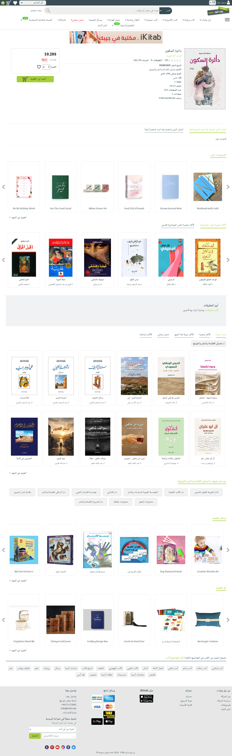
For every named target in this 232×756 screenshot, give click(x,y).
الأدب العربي (132, 668)
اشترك (35, 736)
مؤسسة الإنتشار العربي (86, 492)
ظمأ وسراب (24, 398)
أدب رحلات (202, 668)
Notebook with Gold (207, 209)
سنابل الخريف (97, 398)
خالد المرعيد (170, 403)
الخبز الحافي (24, 280)
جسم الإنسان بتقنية (97, 572)
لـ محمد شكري (24, 284)
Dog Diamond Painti (171, 572)
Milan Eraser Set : (97, 209)
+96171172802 (68, 705)
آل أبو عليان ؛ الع (207, 459)
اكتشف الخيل (61, 572)
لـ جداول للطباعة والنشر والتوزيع (208, 344)
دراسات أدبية (71, 668)
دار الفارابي (112, 492)
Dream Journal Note (171, 209)
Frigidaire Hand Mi (24, 642)
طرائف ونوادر (24, 668)
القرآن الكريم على (134, 572)
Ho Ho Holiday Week (24, 209)
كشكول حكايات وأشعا (171, 459)
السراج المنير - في (134, 398)
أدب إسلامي (217, 668)
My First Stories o (24, 572)
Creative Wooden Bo (208, 572)
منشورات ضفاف (120, 502)
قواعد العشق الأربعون (208, 280)
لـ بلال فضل (171, 284)
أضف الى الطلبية (38, 79)
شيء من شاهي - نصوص (134, 459)
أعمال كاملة (158, 668)
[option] (208, 186)
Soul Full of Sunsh (134, 209)
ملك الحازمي (207, 403)
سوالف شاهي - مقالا (97, 459)
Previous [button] (228, 187)
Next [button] (4, 187)
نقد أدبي (81, 675)
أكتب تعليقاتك (211, 310)
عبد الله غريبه (173, 56)
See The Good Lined (60, 209)
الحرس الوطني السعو (171, 398)
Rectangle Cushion (208, 642)
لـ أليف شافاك (208, 284)
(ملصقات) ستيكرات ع (171, 642)
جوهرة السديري (170, 463)
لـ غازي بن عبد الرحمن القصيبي (60, 284)
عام (10, 668)
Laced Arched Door (134, 642)
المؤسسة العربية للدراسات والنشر (143, 492)
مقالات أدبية (106, 675)
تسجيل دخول (221, 2)
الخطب (101, 668)
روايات (47, 668)
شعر (37, 668)
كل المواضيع (177, 658)
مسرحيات (121, 675)
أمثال (145, 668)
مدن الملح (134, 280)
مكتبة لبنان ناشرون (22, 492)
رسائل (57, 668)
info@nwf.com (68, 709)
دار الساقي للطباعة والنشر (53, 492)
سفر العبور (61, 459)
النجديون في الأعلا (24, 459)
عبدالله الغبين (60, 463)
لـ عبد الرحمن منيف (134, 284)
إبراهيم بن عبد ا (207, 463)
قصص (152, 675)
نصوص (93, 675)
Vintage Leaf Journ (61, 642)
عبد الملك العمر (133, 463)
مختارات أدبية (137, 675)
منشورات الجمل (146, 502)
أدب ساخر (187, 668)
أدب (167, 658)
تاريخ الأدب (87, 668)
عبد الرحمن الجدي (96, 403)
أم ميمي (171, 280)
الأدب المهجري (115, 668)
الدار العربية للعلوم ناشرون (206, 492)
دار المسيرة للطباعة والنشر (91, 502)
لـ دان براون (97, 284)
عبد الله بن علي (133, 403)
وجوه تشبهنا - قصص (208, 398)
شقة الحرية (60, 280)
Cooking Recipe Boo (97, 642)
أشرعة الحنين (61, 398)
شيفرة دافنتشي (97, 280)
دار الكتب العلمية (176, 492)
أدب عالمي (173, 668)
